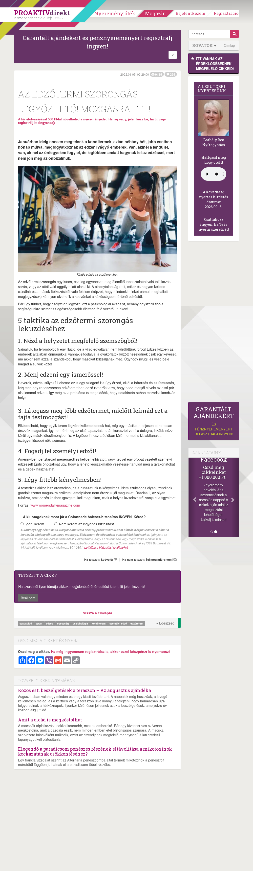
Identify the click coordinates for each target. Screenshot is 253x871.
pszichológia (81, 623)
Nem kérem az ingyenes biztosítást (86, 523)
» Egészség (165, 623)
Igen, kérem (34, 523)
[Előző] (192, 497)
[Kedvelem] (115, 559)
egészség (63, 623)
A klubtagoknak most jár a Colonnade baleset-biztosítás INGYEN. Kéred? (84, 516)
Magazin (155, 13)
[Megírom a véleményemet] (175, 559)
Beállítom (28, 597)
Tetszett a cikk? (37, 575)
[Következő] (235, 497)
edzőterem (136, 623)
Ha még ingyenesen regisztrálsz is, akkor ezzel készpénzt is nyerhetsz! (110, 651)
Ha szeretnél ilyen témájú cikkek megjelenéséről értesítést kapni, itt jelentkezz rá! (81, 586)
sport (39, 623)
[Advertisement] (213, 323)
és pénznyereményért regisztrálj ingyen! (213, 421)
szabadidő (26, 623)
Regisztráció (226, 13)
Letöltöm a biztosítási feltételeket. (106, 547)
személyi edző (118, 623)
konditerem (99, 623)
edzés (50, 623)
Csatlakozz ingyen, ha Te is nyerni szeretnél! (214, 224)
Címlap (229, 45)
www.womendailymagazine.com (55, 505)
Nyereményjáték (114, 13)
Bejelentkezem (190, 13)
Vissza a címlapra (97, 612)
